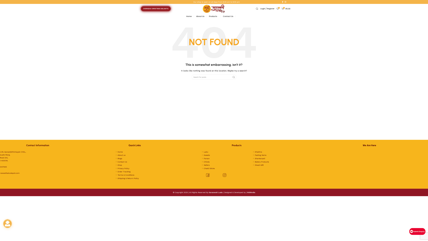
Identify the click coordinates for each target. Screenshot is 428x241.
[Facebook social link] (282, 2)
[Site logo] (214, 8)
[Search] (257, 8)
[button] (7, 223)
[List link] (150, 152)
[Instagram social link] (285, 2)
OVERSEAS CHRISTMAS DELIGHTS (155, 8)
